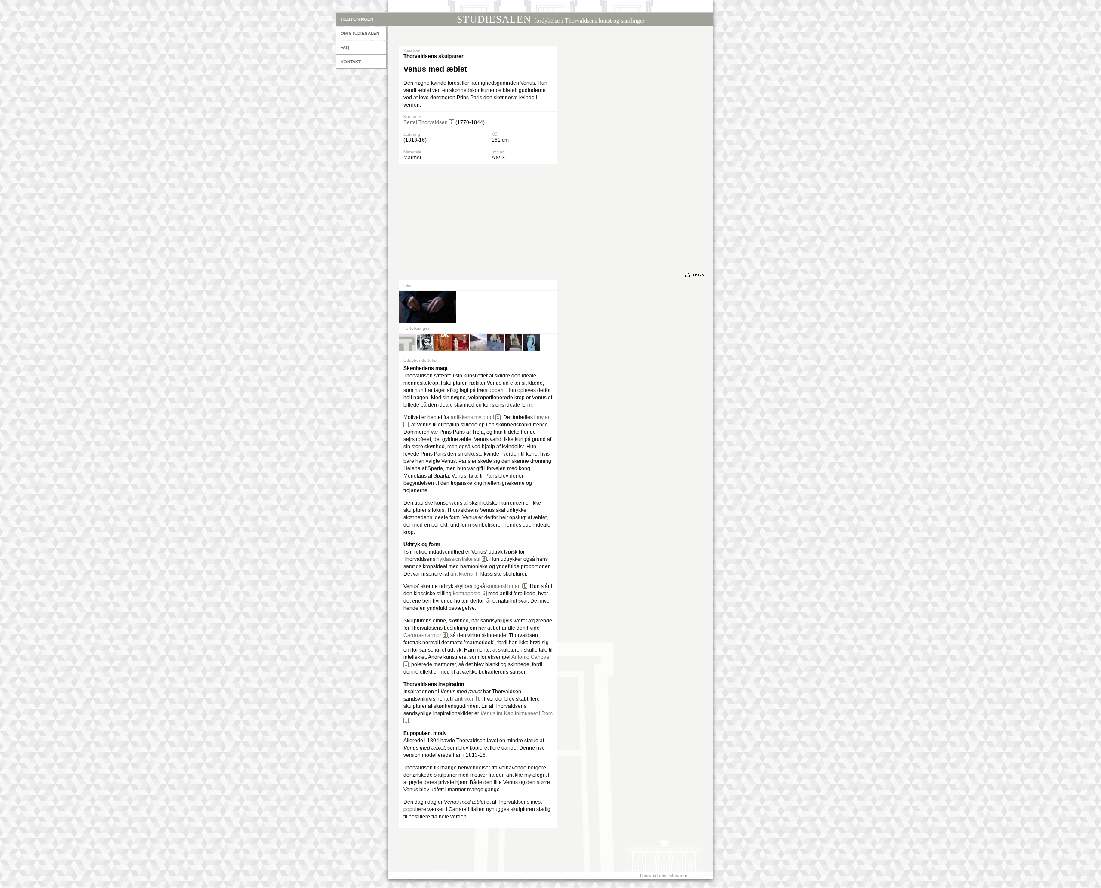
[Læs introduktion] (451, 122)
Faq (345, 47)
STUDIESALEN (551, 19)
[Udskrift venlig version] (697, 275)
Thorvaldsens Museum (663, 875)
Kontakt (351, 61)
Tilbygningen (357, 19)
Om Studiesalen (360, 33)
